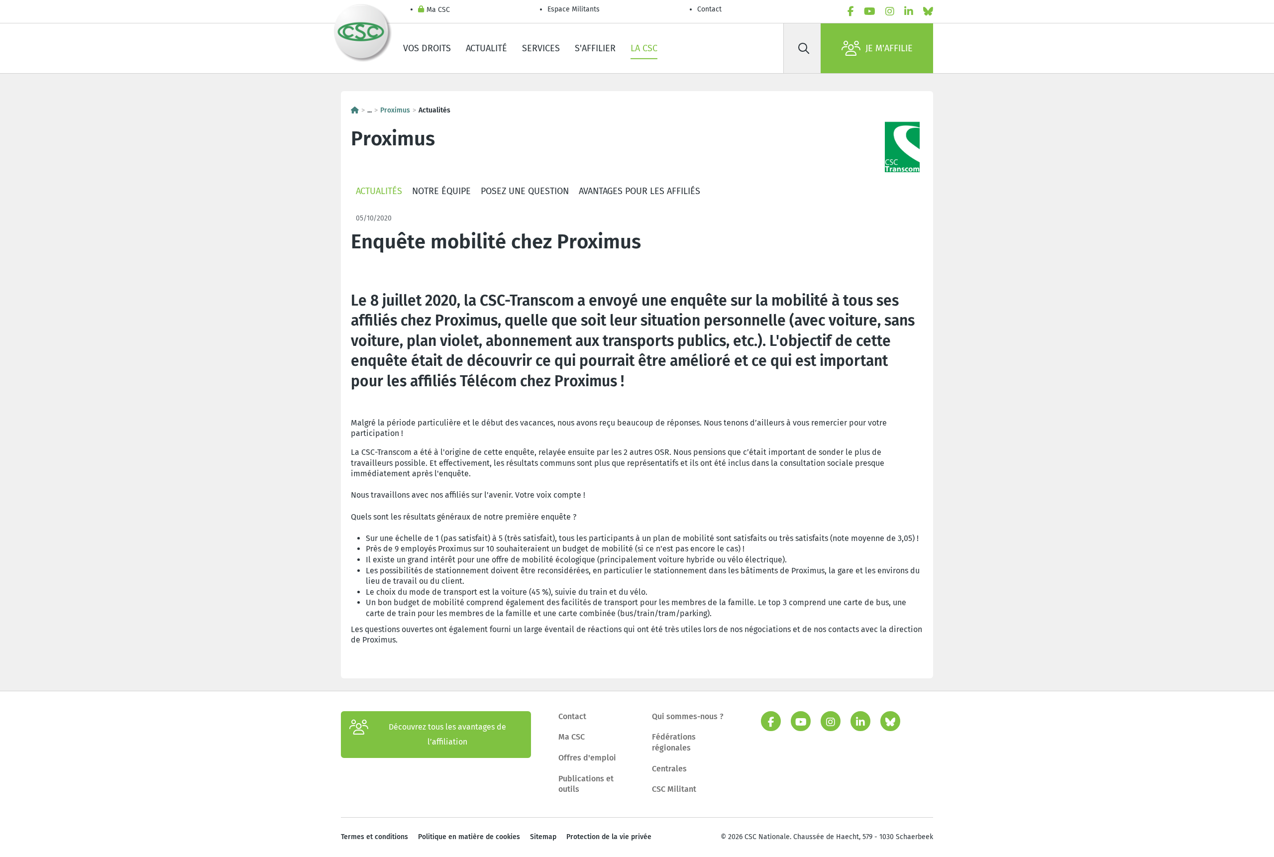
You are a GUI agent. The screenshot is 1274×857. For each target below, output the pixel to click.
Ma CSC (438, 9)
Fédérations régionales (674, 742)
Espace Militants (573, 9)
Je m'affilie (889, 48)
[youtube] (869, 11)
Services (541, 48)
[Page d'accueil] (355, 110)
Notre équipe (441, 191)
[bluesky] (928, 11)
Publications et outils (586, 784)
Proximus (395, 110)
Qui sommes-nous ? (688, 716)
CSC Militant (674, 789)
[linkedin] (908, 11)
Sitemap (543, 837)
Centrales (669, 768)
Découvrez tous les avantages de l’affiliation (447, 734)
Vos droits (427, 48)
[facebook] (851, 11)
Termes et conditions (374, 837)
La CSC (644, 48)
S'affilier (595, 48)
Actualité (486, 48)
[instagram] (889, 11)
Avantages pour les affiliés (639, 191)
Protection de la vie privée (608, 837)
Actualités (379, 191)
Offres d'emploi (587, 757)
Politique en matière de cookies (469, 837)
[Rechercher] (804, 48)
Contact (709, 9)
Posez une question (525, 191)
